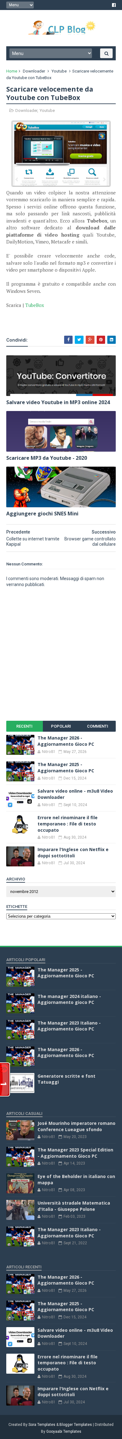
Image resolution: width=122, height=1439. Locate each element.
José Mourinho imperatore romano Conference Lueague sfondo (76, 1126)
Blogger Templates (75, 1424)
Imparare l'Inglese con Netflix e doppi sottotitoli (73, 852)
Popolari (61, 726)
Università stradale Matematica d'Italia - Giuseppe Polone (74, 1206)
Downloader (34, 71)
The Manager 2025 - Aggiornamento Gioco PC (66, 767)
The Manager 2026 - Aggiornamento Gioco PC (66, 741)
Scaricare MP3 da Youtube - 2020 (46, 457)
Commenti (97, 726)
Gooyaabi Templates (63, 1431)
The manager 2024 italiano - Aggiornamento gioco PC (69, 999)
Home (11, 71)
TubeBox (34, 305)
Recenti (24, 726)
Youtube (59, 71)
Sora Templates (41, 1424)
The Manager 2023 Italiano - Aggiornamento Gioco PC (69, 1026)
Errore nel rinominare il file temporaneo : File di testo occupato (68, 824)
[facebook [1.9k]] (114, 5)
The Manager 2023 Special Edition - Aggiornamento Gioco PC (75, 1153)
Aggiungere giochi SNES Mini (42, 513)
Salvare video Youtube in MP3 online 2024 (58, 402)
